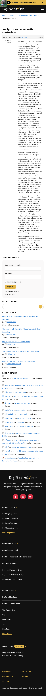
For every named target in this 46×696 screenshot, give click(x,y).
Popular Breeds (8, 590)
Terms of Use (26, 672)
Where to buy (12, 646)
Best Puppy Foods (9, 543)
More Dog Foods (8, 532)
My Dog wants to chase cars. (21, 447)
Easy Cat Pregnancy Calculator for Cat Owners (18, 361)
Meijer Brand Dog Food (23, 403)
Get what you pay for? (21, 378)
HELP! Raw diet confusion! (28, 15)
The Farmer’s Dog (8, 610)
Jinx (3, 624)
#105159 (40, 37)
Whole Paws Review (24, 418)
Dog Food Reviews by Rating (12, 575)
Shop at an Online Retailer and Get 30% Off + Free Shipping (13, 654)
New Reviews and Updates (12, 579)
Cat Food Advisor (30, 2)
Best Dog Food (9, 514)
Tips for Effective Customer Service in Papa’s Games (21, 351)
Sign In (10, 287)
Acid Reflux (20, 422)
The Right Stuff (22, 414)
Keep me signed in (14, 282)
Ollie (4, 615)
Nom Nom (6, 629)
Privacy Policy (7, 676)
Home (4, 15)
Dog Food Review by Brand (12, 570)
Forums (12, 15)
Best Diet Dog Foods (10, 550)
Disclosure (6, 672)
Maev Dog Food (20, 392)
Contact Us (25, 676)
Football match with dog (24, 426)
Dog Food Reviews (9, 563)
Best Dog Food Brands (11, 604)
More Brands (7, 634)
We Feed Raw (7, 619)
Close (42, 2)
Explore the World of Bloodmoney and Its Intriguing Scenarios (20, 318)
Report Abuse (23, 37)
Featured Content (9, 597)
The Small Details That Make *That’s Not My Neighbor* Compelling (21, 330)
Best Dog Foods (8, 507)
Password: (9, 273)
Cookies (5, 681)
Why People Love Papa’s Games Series (16, 342)
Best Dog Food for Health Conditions (17, 557)
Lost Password (10, 294)
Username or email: (13, 265)
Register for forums (12, 291)
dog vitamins (20, 410)
